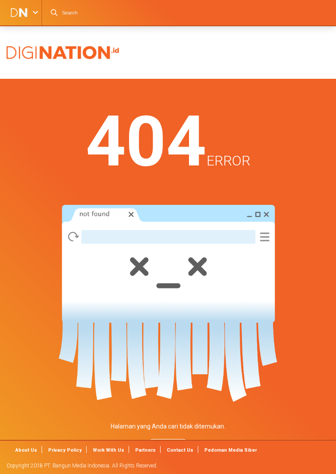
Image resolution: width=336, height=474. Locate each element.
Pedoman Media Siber (230, 450)
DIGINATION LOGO (16, 12)
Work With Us (108, 450)
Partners (145, 450)
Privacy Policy (65, 450)
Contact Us (180, 450)
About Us (26, 450)
